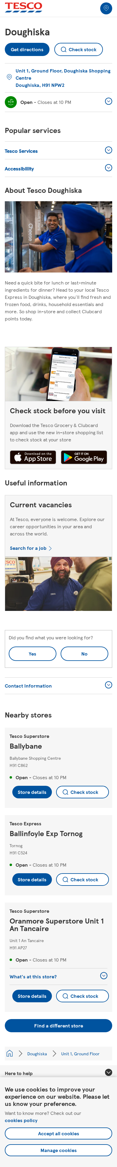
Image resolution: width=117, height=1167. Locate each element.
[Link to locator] (106, 8)
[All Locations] (9, 1053)
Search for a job (28, 547)
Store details (32, 791)
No (74, 652)
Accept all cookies (58, 1133)
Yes (32, 653)
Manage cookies (58, 1150)
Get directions (27, 48)
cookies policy (21, 1120)
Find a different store (58, 1025)
